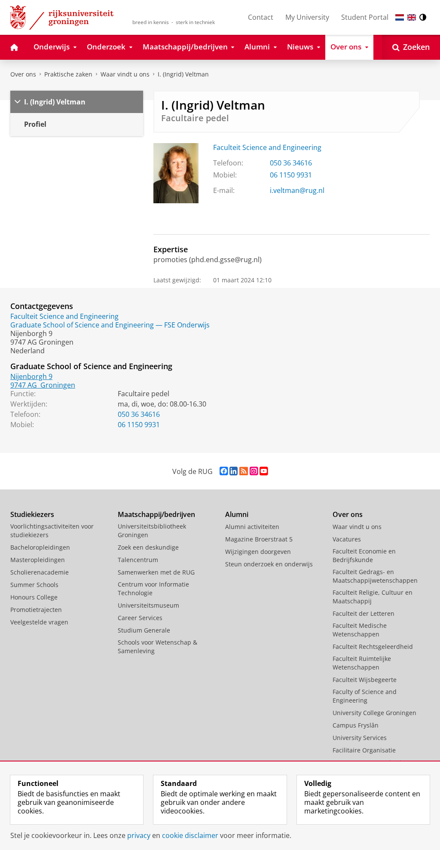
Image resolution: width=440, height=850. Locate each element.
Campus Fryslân (356, 725)
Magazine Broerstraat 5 (259, 539)
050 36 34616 (291, 163)
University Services (360, 738)
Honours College (34, 597)
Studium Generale (144, 630)
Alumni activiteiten (252, 527)
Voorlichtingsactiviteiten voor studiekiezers (52, 530)
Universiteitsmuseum (148, 605)
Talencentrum (138, 560)
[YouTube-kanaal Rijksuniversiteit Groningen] (264, 471)
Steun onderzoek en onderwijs (269, 564)
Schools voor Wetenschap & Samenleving (157, 646)
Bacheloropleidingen (40, 547)
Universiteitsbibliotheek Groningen (152, 530)
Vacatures (347, 539)
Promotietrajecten (36, 609)
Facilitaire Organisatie (364, 750)
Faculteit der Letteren (363, 613)
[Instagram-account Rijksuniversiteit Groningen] (254, 471)
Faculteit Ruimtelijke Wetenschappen (362, 662)
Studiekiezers (32, 514)
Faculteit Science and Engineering (267, 147)
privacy (138, 835)
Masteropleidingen (37, 560)
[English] (411, 17)
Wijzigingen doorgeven (258, 551)
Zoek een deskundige (148, 547)
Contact (260, 17)
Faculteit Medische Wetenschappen (360, 629)
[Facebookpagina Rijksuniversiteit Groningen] (224, 471)
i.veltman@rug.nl (297, 190)
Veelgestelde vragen (39, 622)
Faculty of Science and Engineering (365, 696)
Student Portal (364, 17)
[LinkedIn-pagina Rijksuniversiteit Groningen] (233, 471)
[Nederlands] (399, 17)
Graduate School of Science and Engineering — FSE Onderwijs (110, 325)
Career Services (140, 618)
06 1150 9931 (291, 175)
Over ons (23, 74)
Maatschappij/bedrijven (156, 514)
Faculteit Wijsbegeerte (365, 680)
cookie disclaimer (190, 835)
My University (307, 17)
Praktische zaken (68, 74)
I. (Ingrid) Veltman (183, 74)
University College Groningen (374, 713)
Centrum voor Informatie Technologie (153, 588)
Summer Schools (34, 585)
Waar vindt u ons (125, 74)
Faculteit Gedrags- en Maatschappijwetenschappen (375, 576)
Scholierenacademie (39, 572)
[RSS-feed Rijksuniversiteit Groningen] (243, 471)
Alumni (236, 514)
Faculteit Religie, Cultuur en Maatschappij (372, 596)
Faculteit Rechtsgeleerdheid (373, 646)
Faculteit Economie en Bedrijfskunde (364, 555)
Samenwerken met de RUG (156, 572)
